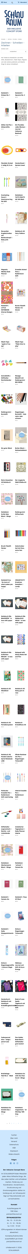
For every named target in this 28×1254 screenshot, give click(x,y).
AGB (14, 1148)
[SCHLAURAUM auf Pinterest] (14, 1163)
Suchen (14, 1135)
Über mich (14, 1138)
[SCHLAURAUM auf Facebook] (11, 1163)
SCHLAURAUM (14, 1250)
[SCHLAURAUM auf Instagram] (17, 1163)
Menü (5, 2)
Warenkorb (23, 2)
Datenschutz (14, 1144)
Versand (14, 1141)
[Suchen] (12, 3)
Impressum (14, 1151)
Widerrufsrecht (14, 1154)
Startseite (3, 39)
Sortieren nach (4, 48)
